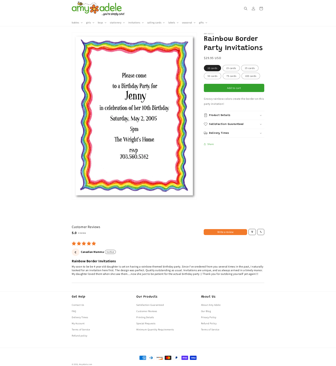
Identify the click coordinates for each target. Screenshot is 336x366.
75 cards (231, 76)
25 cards (250, 68)
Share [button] (210, 144)
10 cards (212, 68)
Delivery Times (80, 317)
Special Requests (146, 323)
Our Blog (206, 311)
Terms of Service (81, 329)
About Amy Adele (211, 304)
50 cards (213, 76)
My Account (78, 323)
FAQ (74, 311)
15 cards (231, 68)
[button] (77, 22)
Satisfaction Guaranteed (150, 304)
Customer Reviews (146, 311)
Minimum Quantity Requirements (155, 329)
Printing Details (145, 317)
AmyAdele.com (85, 364)
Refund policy (79, 335)
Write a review (225, 232)
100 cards (250, 76)
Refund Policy (209, 323)
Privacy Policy (208, 317)
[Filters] (252, 232)
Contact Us (78, 304)
